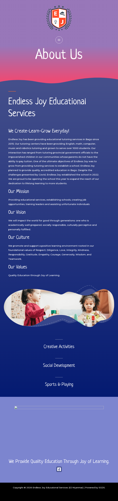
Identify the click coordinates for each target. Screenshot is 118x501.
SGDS (102, 487)
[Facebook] (59, 469)
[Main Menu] (58, 39)
